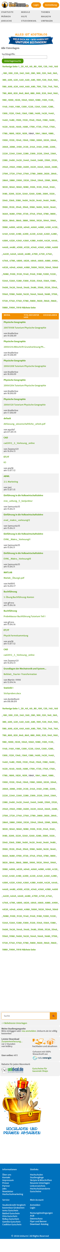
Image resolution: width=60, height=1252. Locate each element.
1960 (25, 140)
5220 (53, 274)
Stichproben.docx (12, 693)
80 (35, 66)
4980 (27, 267)
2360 (53, 153)
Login (36, 5)
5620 (26, 294)
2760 (26, 173)
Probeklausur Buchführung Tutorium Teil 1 (24, 616)
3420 (32, 200)
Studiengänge (37, 1177)
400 (10, 80)
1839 (24, 133)
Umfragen (47, 21)
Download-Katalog (39, 1224)
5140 (26, 274)
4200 (25, 234)
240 (22, 73)
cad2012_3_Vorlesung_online (19, 655)
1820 (18, 133)
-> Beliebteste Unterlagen (14, 1023)
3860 (18, 220)
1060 (31, 100)
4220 (32, 234)
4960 (20, 267)
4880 (47, 260)
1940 (18, 140)
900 (38, 93)
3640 (53, 207)
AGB (32, 1215)
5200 (46, 274)
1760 (52, 126)
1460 (5, 120)
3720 (25, 214)
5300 (26, 281)
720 (44, 86)
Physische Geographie (15, 322)
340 (49, 73)
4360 (26, 240)
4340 (19, 240)
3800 (52, 214)
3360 (11, 200)
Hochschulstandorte (40, 1188)
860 (27, 93)
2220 (5, 153)
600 (10, 86)
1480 (11, 120)
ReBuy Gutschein (10, 1219)
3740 (32, 214)
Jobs (4, 1188)
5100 (12, 274)
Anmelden (35, 1205)
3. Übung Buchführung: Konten (19, 597)
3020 (5, 187)
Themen (45, 12)
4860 (40, 260)
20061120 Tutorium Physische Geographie (25, 404)
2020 (46, 140)
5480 (33, 287)
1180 (17, 106)
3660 (5, 214)
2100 (19, 147)
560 (55, 80)
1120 (50, 100)
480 (33, 80)
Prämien (6, 16)
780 (4, 93)
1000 (10, 100)
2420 (19, 160)
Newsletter (7, 1191)
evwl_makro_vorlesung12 (17, 520)
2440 (26, 160)
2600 (26, 167)
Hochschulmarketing (12, 1194)
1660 (18, 126)
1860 (44, 133)
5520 (47, 287)
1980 (32, 140)
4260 (47, 234)
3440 (39, 200)
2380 (5, 160)
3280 (38, 193)
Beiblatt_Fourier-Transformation (20, 674)
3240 (25, 193)
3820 (5, 220)
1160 (11, 106)
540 (50, 80)
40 (26, 66)
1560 (38, 120)
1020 (17, 100)
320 (44, 73)
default (7, 418)
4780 (12, 260)
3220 (18, 193)
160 (56, 66)
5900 (12, 307)
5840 (46, 301)
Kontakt (6, 1177)
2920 (26, 180)
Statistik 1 (8, 688)
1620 (5, 126)
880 (32, 93)
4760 (5, 260)
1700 (32, 126)
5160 (32, 274)
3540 (18, 207)
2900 (19, 180)
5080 (6, 274)
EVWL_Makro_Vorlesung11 (17, 539)
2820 (46, 173)
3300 (45, 193)
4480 (12, 247)
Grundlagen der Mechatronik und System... (25, 668)
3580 (32, 207)
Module (25, 12)
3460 (46, 200)
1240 (37, 106)
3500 (5, 207)
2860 (5, 180)
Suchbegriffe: (8, 54)
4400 (40, 240)
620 (16, 86)
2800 (40, 173)
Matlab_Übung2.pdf (14, 578)
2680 (54, 167)
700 (39, 86)
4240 (40, 234)
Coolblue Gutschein (11, 1224)
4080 (41, 227)
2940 (33, 180)
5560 (5, 294)
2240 (12, 153)
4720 (42, 254)
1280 (50, 106)
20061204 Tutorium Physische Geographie (25, 385)
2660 (47, 167)
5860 (53, 301)
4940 (12, 267)
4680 (27, 254)
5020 (41, 267)
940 (49, 93)
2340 (46, 153)
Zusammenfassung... (11, 1041)
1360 (24, 113)
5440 (19, 287)
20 (22, 66)
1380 (30, 113)
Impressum (8, 1180)
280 (33, 73)
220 (16, 73)
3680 (12, 214)
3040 (12, 187)
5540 (54, 287)
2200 (52, 147)
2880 (12, 180)
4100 (48, 227)
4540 (34, 247)
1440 (51, 113)
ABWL (7, 476)
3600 (39, 207)
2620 (33, 167)
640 (21, 86)
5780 (26, 301)
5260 (12, 281)
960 (55, 93)
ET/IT (6, 457)
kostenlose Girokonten (13, 1207)
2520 (54, 160)
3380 (18, 200)
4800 (19, 260)
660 (27, 86)
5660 (40, 294)
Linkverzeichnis (37, 1186)
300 (38, 73)
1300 (4, 113)
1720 (38, 126)
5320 (32, 281)
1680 (25, 126)
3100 (32, 187)
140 (51, 66)
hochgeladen (50, 315)
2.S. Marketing (11, 481)
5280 (19, 281)
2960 (40, 180)
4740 (49, 254)
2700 (5, 173)
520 (44, 80)
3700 (19, 214)
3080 (26, 187)
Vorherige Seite (10, 66)
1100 (44, 100)
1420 (44, 113)
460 (27, 80)
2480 (40, 160)
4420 (47, 240)
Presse (5, 1183)
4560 (41, 247)
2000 (39, 140)
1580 (45, 120)
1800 (11, 133)
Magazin (46, 16)
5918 (18, 307)
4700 (35, 254)
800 (10, 93)
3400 (25, 200)
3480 (52, 200)
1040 (24, 100)
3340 (5, 200)
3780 (46, 214)
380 (4, 80)
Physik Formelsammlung (16, 635)
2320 (39, 153)
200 (10, 73)
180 (5, 73)
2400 (12, 160)
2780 (33, 173)
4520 (26, 247)
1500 (18, 120)
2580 (19, 167)
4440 (54, 240)
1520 (25, 120)
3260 (32, 193)
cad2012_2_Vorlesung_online (19, 443)
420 (16, 80)
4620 (6, 254)
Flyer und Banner (38, 1221)
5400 (5, 287)
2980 (47, 180)
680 (33, 86)
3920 (39, 220)
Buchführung (10, 591)
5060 (55, 267)
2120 (25, 147)
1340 (17, 113)
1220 (30, 106)
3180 (4, 193)
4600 (55, 247)
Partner (6, 1186)
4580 (48, 247)
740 (50, 86)
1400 (37, 113)
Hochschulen (36, 1174)
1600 (51, 120)
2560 (12, 167)
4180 (18, 234)
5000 (34, 267)
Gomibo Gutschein (11, 1221)
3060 (19, 187)
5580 (12, 294)
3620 (46, 207)
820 (16, 93)
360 (55, 73)
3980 (5, 227)
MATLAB (8, 572)
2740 (19, 173)
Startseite (7, 12)
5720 (5, 301)
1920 (11, 140)
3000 (54, 180)
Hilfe (24, 16)
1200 (24, 106)
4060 (34, 227)
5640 (33, 294)
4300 (5, 240)
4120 (54, 227)
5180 (39, 274)
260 (27, 73)
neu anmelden (29, 1031)
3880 (25, 220)
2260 (19, 153)
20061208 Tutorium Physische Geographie (25, 366)
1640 (11, 126)
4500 (19, 247)
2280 (26, 153)
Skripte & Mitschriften (41, 1180)
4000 (12, 227)
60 (30, 66)
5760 (19, 301)
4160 (12, 234)
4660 (20, 254)
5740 (12, 301)
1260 (44, 106)
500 (39, 80)
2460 (33, 160)
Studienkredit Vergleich (14, 1205)
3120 (39, 187)
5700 (54, 294)
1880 (50, 133)
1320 (11, 113)
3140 (45, 187)
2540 (5, 167)
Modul (7, 315)
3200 (11, 193)
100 (40, 66)
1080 (37, 100)
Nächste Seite (29, 307)
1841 (37, 133)
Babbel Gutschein (11, 1213)
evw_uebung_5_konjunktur (18, 501)
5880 (5, 307)
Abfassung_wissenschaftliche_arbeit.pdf (24, 424)
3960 (53, 220)
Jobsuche (6, 21)
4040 (26, 227)
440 (21, 80)
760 (56, 86)
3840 (11, 220)
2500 (47, 160)
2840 (53, 173)
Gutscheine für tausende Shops (40, 1069)
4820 (26, 260)
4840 (33, 260)
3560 (25, 207)
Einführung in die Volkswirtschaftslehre (23, 495)
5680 (47, 294)
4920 (5, 267)
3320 (51, 193)
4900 (55, 260)
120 (45, 66)
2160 (39, 147)
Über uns (6, 1174)
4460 (5, 247)
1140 (4, 106)
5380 (53, 281)
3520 (11, 207)
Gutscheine (35, 1191)
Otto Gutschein (9, 1216)
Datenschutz (36, 1218)
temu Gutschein (10, 1210)
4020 (19, 227)
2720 (12, 173)
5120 (19, 274)
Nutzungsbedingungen (41, 1213)
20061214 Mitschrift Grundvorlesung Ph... (24, 347)
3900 (32, 220)
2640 (40, 167)
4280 (54, 234)
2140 (32, 147)
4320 (12, 240)
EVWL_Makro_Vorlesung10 (17, 558)
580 (4, 86)
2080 (12, 147)
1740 (45, 126)
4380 (33, 240)
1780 (4, 133)
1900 (5, 140)
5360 (46, 281)
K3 (5, 462)
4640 (13, 254)
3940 (46, 220)
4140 (5, 234)
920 (44, 93)
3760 (39, 214)
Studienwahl (29, 21)
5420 (12, 287)
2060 (5, 147)
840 (21, 93)
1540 (31, 120)
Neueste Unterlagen (40, 1183)
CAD (6, 437)
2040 (53, 140)
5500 (40, 287)
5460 (26, 287)
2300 (32, 153)
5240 (5, 281)
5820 (39, 301)
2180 (45, 147)
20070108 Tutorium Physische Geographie (25, 327)
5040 (48, 267)
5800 (33, 301)
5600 (19, 294)
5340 (39, 281)
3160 (52, 187)
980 (4, 100)
